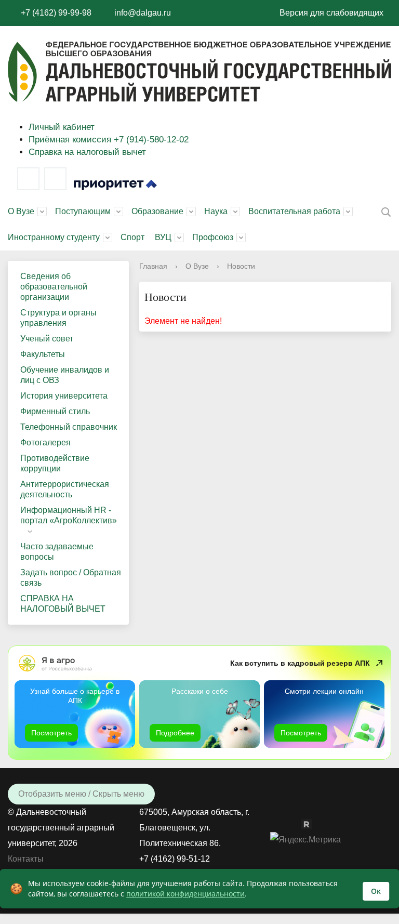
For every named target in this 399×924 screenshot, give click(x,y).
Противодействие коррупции (54, 463)
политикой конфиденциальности (185, 894)
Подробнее (175, 733)
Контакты (26, 858)
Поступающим (83, 211)
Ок (376, 891)
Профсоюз (212, 237)
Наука (216, 211)
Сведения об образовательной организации (53, 286)
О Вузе (21, 211)
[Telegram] (55, 178)
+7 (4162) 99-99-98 (56, 12)
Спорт (132, 237)
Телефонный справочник (68, 427)
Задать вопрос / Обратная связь (70, 577)
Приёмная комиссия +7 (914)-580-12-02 (109, 139)
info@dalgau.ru (142, 12)
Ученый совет (46, 338)
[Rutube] (311, 823)
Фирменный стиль (55, 411)
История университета (64, 395)
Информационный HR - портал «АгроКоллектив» (68, 515)
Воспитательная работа (294, 211)
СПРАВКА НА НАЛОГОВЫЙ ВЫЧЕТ (62, 603)
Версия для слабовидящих (331, 12)
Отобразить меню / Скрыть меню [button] (81, 793)
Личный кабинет (62, 127)
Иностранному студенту (54, 237)
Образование (157, 211)
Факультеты (42, 354)
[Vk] (28, 178)
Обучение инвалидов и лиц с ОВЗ (64, 375)
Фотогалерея (45, 442)
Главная (153, 266)
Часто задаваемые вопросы (57, 551)
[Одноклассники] (296, 823)
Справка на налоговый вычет (87, 152)
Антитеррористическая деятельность (64, 489)
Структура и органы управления (58, 317)
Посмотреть (51, 733)
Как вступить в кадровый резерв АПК (300, 663)
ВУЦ (163, 237)
